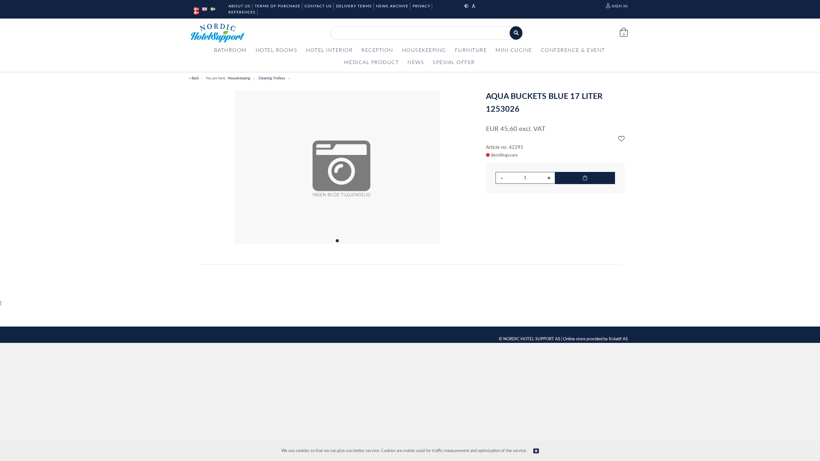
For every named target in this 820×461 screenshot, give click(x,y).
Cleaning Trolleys (271, 78)
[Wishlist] (621, 139)
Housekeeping (239, 78)
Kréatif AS (618, 339)
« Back (194, 78)
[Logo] (217, 33)
